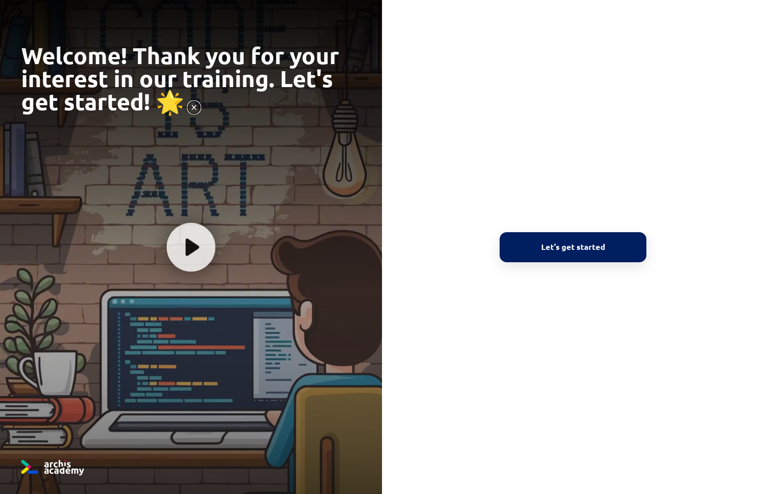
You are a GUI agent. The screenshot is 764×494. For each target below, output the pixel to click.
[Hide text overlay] (194, 107)
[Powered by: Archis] (52, 467)
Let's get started (573, 246)
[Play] (191, 246)
